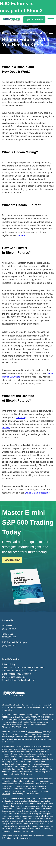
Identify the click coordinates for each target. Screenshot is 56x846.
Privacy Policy (8, 664)
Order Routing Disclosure (14, 677)
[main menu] (51, 19)
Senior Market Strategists (37, 493)
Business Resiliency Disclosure (16, 674)
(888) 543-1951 (9, 645)
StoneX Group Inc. (35, 732)
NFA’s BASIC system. (19, 727)
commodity (21, 417)
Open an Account (34, 19)
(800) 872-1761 (9, 637)
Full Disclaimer (26, 774)
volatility (6, 427)
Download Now (12, 560)
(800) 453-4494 (9, 629)
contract (21, 235)
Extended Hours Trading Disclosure (18, 680)
